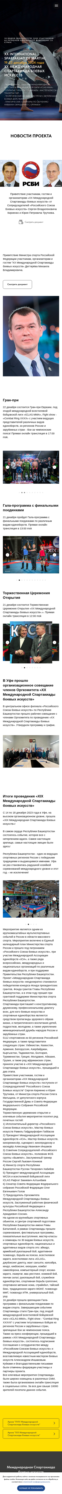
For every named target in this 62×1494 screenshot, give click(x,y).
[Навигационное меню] (56, 6)
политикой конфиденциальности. (37, 1482)
